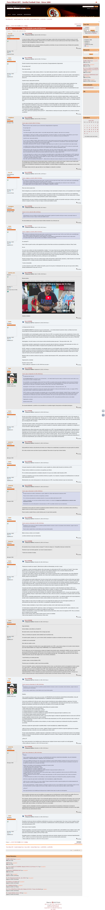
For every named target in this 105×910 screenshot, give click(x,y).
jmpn (9, 58)
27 (93, 131)
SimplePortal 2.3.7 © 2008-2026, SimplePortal (53, 907)
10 (87, 127)
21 (95, 129)
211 (21, 25)
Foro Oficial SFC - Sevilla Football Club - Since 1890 (29, 2)
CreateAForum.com (55, 905)
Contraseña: (86, 29)
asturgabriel (18, 859)
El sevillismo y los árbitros (12, 881)
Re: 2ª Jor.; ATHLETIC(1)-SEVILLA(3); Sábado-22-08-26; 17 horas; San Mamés (23, 889)
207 (14, 25)
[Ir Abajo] (103, 415)
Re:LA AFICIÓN (28, 33)
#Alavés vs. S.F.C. (94, 8)
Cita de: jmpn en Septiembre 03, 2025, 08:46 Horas (32, 373)
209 (17, 25)
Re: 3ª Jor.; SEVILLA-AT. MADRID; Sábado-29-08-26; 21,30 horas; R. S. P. (22, 866)
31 (87, 133)
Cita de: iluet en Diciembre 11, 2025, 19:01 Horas (32, 752)
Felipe (87, 46)
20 (93, 129)
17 (87, 129)
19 (91, 129)
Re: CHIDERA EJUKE (11, 885)
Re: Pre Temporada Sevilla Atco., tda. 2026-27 (16, 878)
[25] (89, 131)
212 (23, 25)
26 (91, 131)
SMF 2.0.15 (47, 904)
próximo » (80, 843)
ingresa (22, 6)
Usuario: (87, 27)
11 (89, 127)
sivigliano (11, 117)
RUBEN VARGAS (10, 859)
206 (12, 25)
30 (84, 133)
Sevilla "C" (8, 874)
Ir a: (71, 850)
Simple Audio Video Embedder (53, 906)
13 (93, 127)
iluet (9, 368)
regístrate (27, 6)
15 (97, 127)
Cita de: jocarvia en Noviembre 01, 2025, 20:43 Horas (33, 523)
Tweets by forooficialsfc (88, 87)
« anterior (76, 843)
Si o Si (10, 33)
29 (97, 131)
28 (95, 131)
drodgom (11, 206)
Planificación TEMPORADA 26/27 (13, 870)
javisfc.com (11, 272)
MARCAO (8, 862)
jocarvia (10, 442)
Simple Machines (58, 904)
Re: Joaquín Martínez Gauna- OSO (14, 893)
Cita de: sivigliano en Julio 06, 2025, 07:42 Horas (32, 178)
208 (15, 25)
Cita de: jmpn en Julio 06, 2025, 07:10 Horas (31, 123)
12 (91, 127)
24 (87, 131)
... (10, 25)
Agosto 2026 (91, 120)
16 (84, 129)
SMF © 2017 (52, 904)
